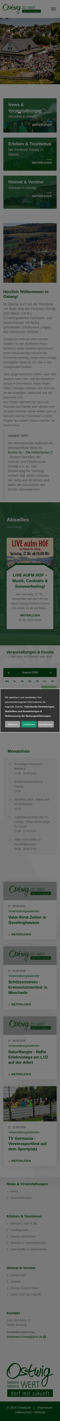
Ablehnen (13, 724)
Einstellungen (46, 724)
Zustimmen (29, 724)
